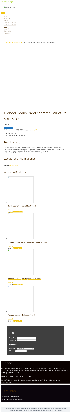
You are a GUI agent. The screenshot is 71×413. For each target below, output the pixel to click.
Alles (5, 16)
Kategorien (13, 348)
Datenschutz (8, 31)
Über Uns (7, 29)
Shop (5, 27)
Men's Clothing (17, 42)
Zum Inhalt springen (7, 2)
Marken (12, 351)
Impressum (7, 33)
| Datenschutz (14, 396)
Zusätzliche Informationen (16, 135)
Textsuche (13, 340)
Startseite (7, 42)
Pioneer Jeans (13, 165)
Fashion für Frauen (10, 23)
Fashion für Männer (10, 25)
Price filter (12, 338)
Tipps (6, 20)
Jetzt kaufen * (9, 128)
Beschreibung (12, 133)
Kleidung (7, 18)
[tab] (37, 133)
